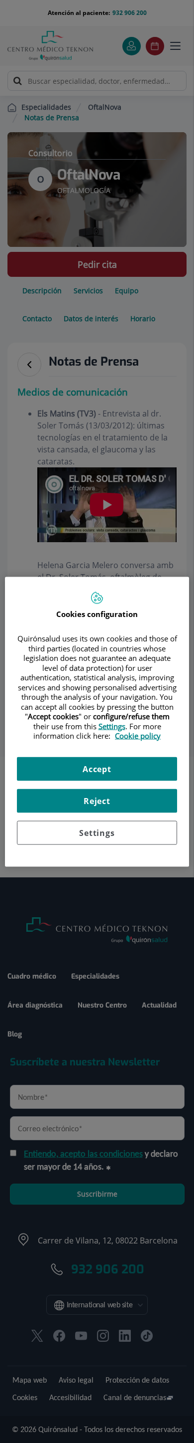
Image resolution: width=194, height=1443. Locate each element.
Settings (96, 832)
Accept (97, 768)
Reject (97, 800)
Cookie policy (138, 736)
